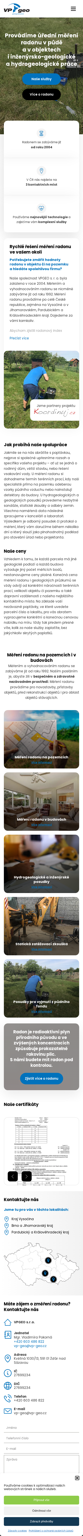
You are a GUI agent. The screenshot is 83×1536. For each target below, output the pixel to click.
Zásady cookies (17, 1530)
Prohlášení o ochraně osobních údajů (51, 1530)
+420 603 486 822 (29, 1341)
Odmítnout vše (41, 1510)
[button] (77, 1478)
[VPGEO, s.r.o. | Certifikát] (41, 1184)
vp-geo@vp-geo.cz (30, 1346)
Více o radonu (41, 94)
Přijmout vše (41, 1500)
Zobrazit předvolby (41, 1521)
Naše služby (41, 79)
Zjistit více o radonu (41, 1078)
